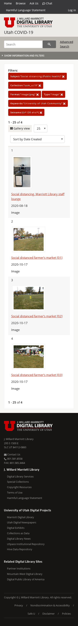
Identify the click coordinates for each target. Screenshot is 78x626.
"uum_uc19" (24, 85)
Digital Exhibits (15, 528)
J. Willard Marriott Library (19, 439)
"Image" (52, 94)
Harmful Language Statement (25, 10)
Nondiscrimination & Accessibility (50, 605)
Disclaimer (48, 613)
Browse (21, 3)
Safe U (31, 613)
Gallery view (21, 128)
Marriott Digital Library (20, 517)
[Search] (49, 44)
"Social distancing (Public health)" (36, 76)
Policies (66, 613)
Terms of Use (14, 492)
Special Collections (18, 481)
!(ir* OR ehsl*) (25, 112)
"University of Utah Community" (36, 103)
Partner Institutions (18, 568)
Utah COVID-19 (18, 32)
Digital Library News (19, 538)
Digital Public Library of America (25, 579)
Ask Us (34, 3)
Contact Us (13, 454)
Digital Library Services (20, 476)
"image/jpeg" (23, 94)
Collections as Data (18, 533)
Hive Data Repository (19, 549)
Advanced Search (66, 44)
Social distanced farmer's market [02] (36, 316)
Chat (48, 3)
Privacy (18, 605)
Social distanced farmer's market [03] (36, 375)
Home (8, 3)
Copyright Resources (19, 487)
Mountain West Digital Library (24, 574)
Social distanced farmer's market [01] (36, 258)
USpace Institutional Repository (26, 544)
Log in (72, 10)
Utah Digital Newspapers (21, 522)
